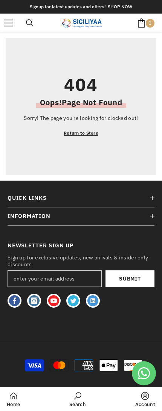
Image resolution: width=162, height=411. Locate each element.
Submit (130, 278)
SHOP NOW (120, 6)
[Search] (29, 23)
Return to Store (81, 133)
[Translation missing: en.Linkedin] (93, 301)
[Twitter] (73, 301)
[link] (78, 399)
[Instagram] (34, 301)
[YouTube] (54, 301)
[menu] (8, 23)
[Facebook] (14, 301)
